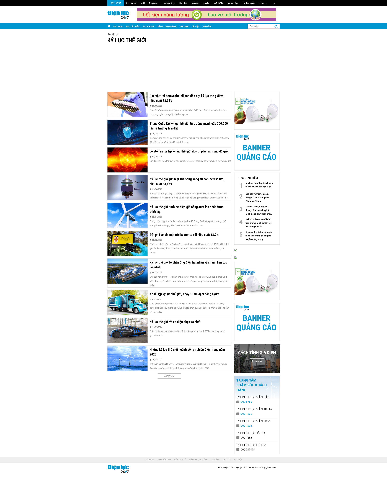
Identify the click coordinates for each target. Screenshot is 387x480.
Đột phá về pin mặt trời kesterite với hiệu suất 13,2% (184, 235)
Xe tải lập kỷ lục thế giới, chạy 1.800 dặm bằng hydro (185, 294)
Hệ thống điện (230, 3)
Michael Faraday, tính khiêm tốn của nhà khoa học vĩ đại (259, 185)
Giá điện (207, 26)
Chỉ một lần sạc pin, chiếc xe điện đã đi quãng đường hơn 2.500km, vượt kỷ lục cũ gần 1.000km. (187, 333)
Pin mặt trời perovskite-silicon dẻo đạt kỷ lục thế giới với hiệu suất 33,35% (187, 98)
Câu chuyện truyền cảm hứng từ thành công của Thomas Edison (257, 197)
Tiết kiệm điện (150, 3)
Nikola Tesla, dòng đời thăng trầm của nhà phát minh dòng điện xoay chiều (259, 210)
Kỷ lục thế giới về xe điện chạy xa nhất (175, 322)
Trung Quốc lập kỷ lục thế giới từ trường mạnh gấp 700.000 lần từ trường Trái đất (189, 126)
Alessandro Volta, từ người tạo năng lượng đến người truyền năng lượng (259, 236)
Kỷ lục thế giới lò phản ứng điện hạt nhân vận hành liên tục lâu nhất (188, 264)
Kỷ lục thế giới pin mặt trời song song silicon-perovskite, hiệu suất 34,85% (187, 181)
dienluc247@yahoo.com (265, 468)
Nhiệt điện (135, 3)
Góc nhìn (118, 26)
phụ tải (188, 3)
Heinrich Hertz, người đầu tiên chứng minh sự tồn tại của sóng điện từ (258, 223)
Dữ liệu (195, 26)
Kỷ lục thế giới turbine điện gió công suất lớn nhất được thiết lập (186, 209)
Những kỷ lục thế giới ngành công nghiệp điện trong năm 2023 (187, 352)
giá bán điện (214, 3)
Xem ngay (257, 361)
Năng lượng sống (167, 26)
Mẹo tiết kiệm (132, 26)
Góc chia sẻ (148, 26)
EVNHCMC (200, 3)
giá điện (177, 3)
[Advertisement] (193, 69)
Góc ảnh (184, 26)
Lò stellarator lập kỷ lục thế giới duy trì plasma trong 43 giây (189, 151)
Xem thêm (169, 376)
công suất (245, 3)
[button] (267, 3)
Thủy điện (165, 3)
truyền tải (258, 3)
